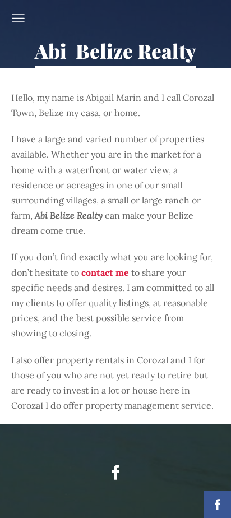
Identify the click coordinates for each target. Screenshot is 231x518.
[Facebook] (115, 472)
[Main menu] (18, 18)
